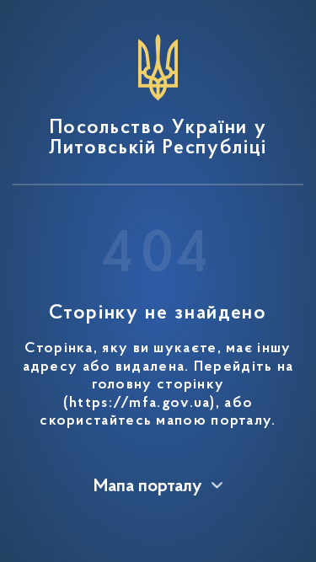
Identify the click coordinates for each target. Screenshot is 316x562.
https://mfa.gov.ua (139, 403)
